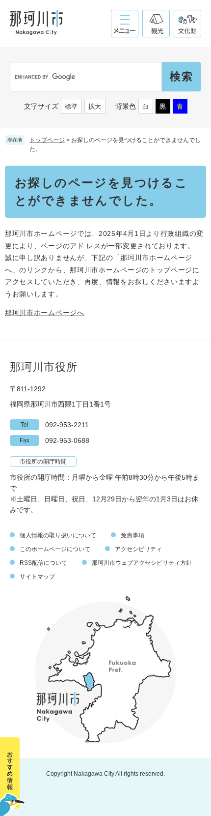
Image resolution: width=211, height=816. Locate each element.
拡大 (94, 106)
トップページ (47, 140)
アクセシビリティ (138, 549)
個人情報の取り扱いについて (58, 535)
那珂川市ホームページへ (44, 313)
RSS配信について (43, 562)
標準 (71, 106)
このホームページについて (55, 549)
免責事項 (132, 535)
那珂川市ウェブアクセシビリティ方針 (142, 562)
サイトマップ (37, 576)
